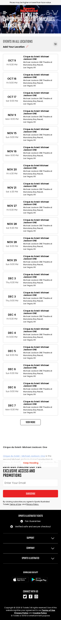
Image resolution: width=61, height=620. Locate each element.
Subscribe (30, 493)
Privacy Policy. (32, 504)
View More (30, 422)
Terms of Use (15, 504)
